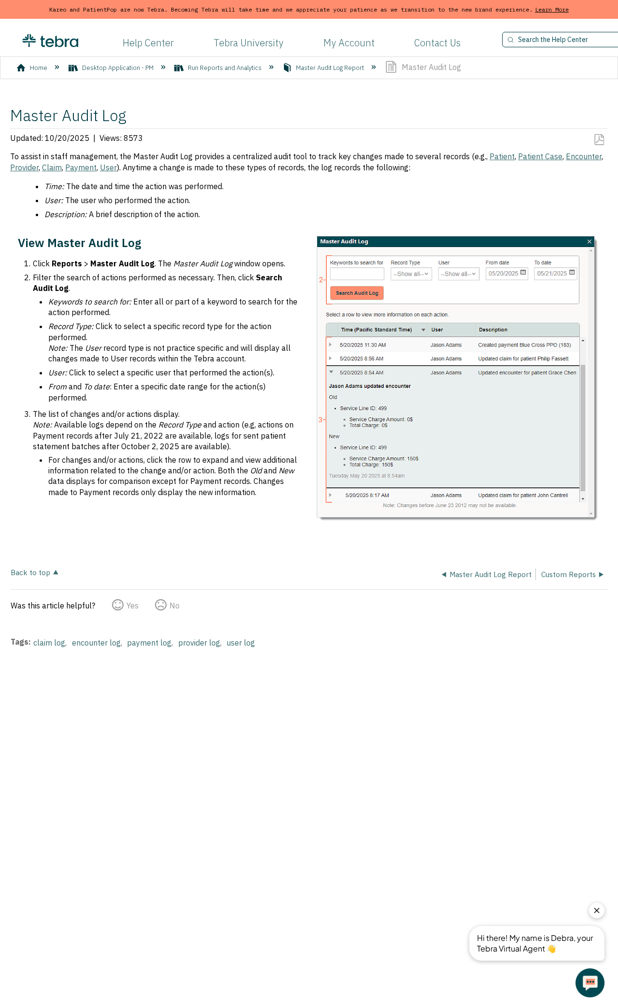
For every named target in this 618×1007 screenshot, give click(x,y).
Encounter (584, 156)
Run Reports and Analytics (224, 68)
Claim (52, 167)
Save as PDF (599, 140)
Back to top (30, 572)
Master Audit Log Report (330, 68)
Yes (132, 605)
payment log (149, 643)
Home (38, 68)
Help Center (148, 42)
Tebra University (248, 42)
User (108, 167)
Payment (81, 167)
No (174, 605)
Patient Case (540, 156)
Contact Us (437, 42)
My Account (349, 42)
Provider (24, 167)
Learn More (552, 9)
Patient (502, 156)
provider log (199, 643)
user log (240, 643)
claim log (49, 643)
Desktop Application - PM (118, 68)
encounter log (96, 643)
